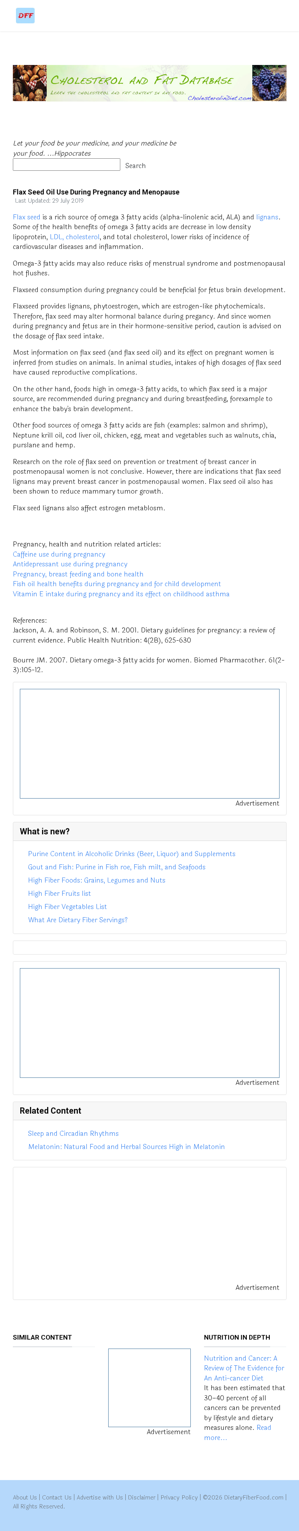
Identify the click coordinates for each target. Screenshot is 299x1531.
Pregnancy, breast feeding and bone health (78, 574)
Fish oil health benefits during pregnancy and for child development (117, 584)
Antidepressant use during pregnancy (70, 564)
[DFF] (25, 15)
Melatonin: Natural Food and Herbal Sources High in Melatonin (126, 1147)
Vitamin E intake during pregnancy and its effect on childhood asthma (121, 594)
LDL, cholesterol (75, 237)
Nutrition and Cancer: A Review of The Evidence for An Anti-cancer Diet (244, 1368)
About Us (25, 1497)
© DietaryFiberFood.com (243, 1497)
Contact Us (57, 1497)
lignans (267, 217)
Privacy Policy (179, 1497)
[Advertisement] (149, 743)
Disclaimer (141, 1497)
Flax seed (26, 217)
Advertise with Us (100, 1497)
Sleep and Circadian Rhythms (73, 1133)
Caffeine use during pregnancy (59, 554)
